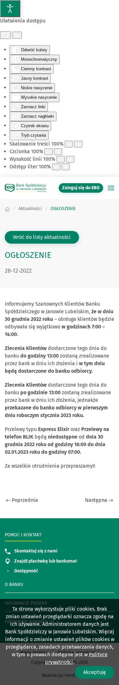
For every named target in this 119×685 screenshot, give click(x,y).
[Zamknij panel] (17, 35)
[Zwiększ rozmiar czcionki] (58, 151)
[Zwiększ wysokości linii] (70, 159)
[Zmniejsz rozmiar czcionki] (48, 151)
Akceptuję (94, 672)
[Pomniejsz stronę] (69, 144)
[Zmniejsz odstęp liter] (56, 167)
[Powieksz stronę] (78, 144)
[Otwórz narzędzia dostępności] (10, 8)
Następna (96, 500)
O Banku (14, 584)
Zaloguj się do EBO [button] (81, 187)
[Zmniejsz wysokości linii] (60, 159)
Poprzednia (25, 500)
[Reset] (5, 35)
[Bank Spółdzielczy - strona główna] (25, 188)
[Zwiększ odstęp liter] (66, 167)
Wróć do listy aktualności (42, 237)
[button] (111, 188)
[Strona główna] (7, 208)
